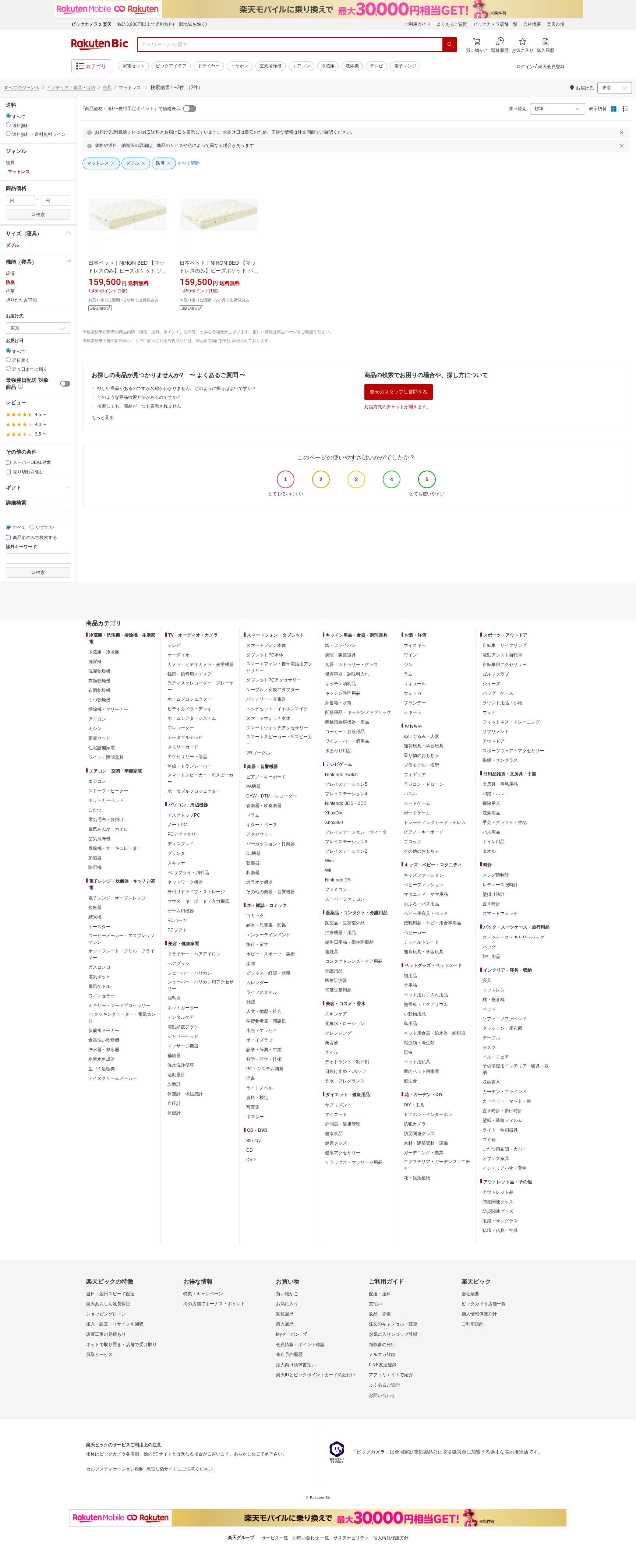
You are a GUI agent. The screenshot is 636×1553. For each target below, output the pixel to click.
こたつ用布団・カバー (505, 1149)
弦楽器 (252, 863)
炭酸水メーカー (103, 1030)
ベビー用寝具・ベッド (426, 913)
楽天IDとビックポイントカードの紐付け (316, 1374)
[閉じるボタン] (622, 132)
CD (249, 1150)
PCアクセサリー (183, 834)
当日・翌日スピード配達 (110, 1293)
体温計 (174, 1113)
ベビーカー (415, 932)
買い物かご (287, 1293)
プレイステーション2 (346, 851)
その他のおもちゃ (421, 851)
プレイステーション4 (346, 793)
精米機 (95, 917)
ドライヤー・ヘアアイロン (193, 954)
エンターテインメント (268, 934)
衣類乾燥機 (99, 680)
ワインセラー (101, 996)
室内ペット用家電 (421, 1071)
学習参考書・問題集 (266, 1021)
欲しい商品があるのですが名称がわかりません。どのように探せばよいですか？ (176, 388)
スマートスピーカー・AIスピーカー (200, 778)
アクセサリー (259, 834)
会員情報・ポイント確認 (300, 1344)
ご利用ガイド (417, 24)
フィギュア (415, 774)
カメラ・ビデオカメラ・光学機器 (200, 664)
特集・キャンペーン (203, 1293)
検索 (40, 214)
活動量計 (176, 1074)
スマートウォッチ (500, 913)
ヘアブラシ (178, 963)
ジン (408, 664)
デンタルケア (180, 1017)
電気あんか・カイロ (108, 829)
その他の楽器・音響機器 (270, 891)
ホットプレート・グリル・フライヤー (121, 954)
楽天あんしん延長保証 (108, 1303)
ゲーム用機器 (180, 910)
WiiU (330, 860)
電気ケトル (99, 986)
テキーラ (412, 712)
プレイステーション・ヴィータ (356, 832)
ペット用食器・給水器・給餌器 (435, 1033)
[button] (38, 233)
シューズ (491, 683)
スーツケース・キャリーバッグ (513, 937)
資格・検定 (257, 1097)
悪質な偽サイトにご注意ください (179, 1469)
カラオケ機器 (259, 882)
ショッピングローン (106, 1314)
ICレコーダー (180, 727)
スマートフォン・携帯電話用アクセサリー (279, 667)
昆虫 (408, 1052)
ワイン (410, 655)
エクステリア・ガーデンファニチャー (437, 1165)
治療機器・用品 (340, 932)
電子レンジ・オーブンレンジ (117, 898)
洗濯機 (352, 65)
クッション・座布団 (502, 1028)
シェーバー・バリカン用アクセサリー (200, 985)
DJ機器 (253, 853)
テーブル (491, 1037)
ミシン (95, 728)
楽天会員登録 (551, 66)
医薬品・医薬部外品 (345, 923)
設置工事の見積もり (106, 1334)
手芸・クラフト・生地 (505, 822)
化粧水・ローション (345, 1023)
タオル (489, 851)
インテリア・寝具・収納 (71, 87)
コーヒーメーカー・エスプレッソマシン (121, 939)
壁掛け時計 (494, 894)
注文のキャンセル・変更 (393, 1324)
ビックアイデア (171, 65)
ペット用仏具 (417, 1061)
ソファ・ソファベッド (505, 1018)
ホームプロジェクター (189, 699)
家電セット (134, 65)
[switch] (65, 384)
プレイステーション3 (346, 841)
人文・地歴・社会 (264, 1011)
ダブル (12, 245)
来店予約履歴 (289, 1354)
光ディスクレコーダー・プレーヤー (200, 686)
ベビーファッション (424, 884)
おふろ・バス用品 (421, 903)
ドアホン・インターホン (428, 1114)
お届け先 (15, 316)
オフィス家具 (496, 1158)
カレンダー (257, 982)
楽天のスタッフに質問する (398, 392)
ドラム (252, 815)
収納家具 (491, 1082)
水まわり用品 (338, 750)
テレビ (376, 65)
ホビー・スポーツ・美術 (270, 954)
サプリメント (338, 1104)
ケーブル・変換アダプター (272, 689)
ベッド (489, 1009)
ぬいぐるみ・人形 (421, 736)
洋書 (250, 1078)
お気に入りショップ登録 (393, 1334)
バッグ (489, 947)
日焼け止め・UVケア (346, 1071)
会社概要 (532, 24)
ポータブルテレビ (185, 737)
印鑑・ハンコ (496, 793)
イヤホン (239, 65)
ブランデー (415, 702)
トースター (99, 926)
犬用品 (410, 985)
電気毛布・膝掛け (106, 819)
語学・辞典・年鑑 (264, 1049)
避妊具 (331, 951)
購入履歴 (285, 1324)
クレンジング (338, 1033)
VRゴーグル (258, 753)
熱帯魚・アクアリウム (426, 1004)
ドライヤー (209, 65)
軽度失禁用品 (338, 990)
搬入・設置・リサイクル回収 (115, 1324)
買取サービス (99, 1354)
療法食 (410, 1081)
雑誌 (250, 1001)
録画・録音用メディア (189, 674)
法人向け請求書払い (296, 1364)
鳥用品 (410, 1023)
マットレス (494, 990)
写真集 (252, 1107)
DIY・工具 (414, 1104)
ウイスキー (415, 645)
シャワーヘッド (182, 1036)
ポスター (255, 1116)
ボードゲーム (417, 813)
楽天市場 (556, 24)
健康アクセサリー (342, 1152)
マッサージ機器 (182, 1046)
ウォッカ (412, 693)
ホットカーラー (182, 1007)
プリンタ (176, 853)
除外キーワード (21, 547)
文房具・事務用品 (500, 784)
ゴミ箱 (489, 1139)
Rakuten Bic (99, 44)
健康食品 (334, 1133)
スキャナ (176, 863)
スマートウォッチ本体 (268, 718)
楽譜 (250, 963)
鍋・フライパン (340, 645)
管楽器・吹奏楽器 (264, 805)
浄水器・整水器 (103, 1049)
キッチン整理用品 (342, 693)
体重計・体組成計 (185, 1093)
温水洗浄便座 (180, 1065)
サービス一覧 (275, 1537)
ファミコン (336, 889)
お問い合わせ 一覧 (311, 1537)
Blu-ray (253, 1140)
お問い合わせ (382, 1395)
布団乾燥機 (99, 690)
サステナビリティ (351, 1537)
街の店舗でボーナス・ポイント (214, 1303)
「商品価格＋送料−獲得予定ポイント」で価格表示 (130, 108)
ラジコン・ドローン (424, 784)
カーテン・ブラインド (505, 1091)
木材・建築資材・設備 (426, 1143)
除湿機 (95, 867)
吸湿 (10, 273)
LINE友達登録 (382, 1364)
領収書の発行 (382, 1344)
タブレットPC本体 (264, 655)
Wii (328, 870)
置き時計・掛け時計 (502, 1110)
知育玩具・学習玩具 (424, 746)
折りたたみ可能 (21, 300)
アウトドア (494, 741)
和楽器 (252, 872)
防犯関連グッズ (498, 1201)
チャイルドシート (421, 942)
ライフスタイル (261, 992)
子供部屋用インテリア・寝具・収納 (516, 1069)
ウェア (489, 712)
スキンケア (336, 1014)
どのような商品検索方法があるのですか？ (139, 397)
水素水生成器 (101, 1059)
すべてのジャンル (21, 87)
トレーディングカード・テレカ (435, 822)
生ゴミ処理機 (101, 1068)
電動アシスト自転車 (502, 655)
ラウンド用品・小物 (502, 702)
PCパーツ (177, 920)
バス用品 (491, 832)
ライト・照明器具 (106, 757)
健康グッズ (336, 1143)
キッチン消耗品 (340, 683)
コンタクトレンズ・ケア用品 (353, 961)
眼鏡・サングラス (500, 760)
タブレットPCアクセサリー (273, 680)
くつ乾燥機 (99, 699)
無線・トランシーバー (189, 766)
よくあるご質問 (452, 24)
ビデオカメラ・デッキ (189, 708)
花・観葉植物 (417, 1177)
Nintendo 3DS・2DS (346, 803)
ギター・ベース (261, 824)
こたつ (95, 810)
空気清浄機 (270, 65)
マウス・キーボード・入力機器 (198, 901)
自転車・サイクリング (505, 645)
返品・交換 (380, 1314)
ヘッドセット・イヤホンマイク (277, 708)
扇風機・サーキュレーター (114, 848)
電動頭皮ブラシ (182, 1026)
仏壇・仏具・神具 (500, 1230)
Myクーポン (288, 1334)
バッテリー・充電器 (266, 699)
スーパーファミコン (345, 899)
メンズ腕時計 (496, 875)
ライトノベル (259, 1088)
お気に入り (287, 1303)
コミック (255, 915)
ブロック (412, 841)
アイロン (97, 719)
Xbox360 (334, 822)
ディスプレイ (180, 843)
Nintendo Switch (341, 774)
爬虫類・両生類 (419, 1042)
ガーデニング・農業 (424, 1152)
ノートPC (177, 824)
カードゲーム (417, 803)
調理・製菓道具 (340, 655)
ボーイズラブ (259, 1040)
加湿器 (95, 857)
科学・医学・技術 (264, 1059)
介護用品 (334, 970)
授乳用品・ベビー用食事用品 (432, 923)
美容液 (331, 1042)
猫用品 (410, 975)
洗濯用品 (491, 813)
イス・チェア (496, 1057)
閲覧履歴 (285, 1314)
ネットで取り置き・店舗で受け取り (121, 1344)
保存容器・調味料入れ (347, 674)
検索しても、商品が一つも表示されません (139, 406)
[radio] (8, 115)
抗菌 (10, 291)
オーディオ (178, 655)
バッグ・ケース (498, 693)
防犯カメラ (415, 1124)
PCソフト (177, 930)
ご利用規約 (473, 1324)
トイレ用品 (494, 841)
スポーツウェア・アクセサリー (513, 750)
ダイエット (336, 1114)
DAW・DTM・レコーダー (271, 796)
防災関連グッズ (419, 1133)
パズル (410, 793)
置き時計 (491, 903)
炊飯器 (95, 907)
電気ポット (99, 976)
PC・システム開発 (264, 1068)
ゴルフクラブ (496, 674)
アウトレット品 (498, 1192)
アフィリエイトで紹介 (391, 1374)
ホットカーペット (106, 800)
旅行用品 (491, 956)
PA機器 (253, 786)
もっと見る (103, 417)
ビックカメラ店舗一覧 (495, 24)
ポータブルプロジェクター (193, 791)
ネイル (331, 1052)
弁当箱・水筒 (338, 702)
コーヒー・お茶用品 (345, 731)
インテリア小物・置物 (505, 1168)
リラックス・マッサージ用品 (353, 1162)
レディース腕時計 (500, 884)
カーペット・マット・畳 (507, 1101)
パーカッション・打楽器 (270, 843)
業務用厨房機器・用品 (347, 722)
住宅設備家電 (101, 747)
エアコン (301, 65)
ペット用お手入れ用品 (426, 994)
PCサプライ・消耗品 (188, 872)
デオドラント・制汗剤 (347, 1061)
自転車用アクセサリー (505, 664)
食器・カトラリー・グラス (351, 664)
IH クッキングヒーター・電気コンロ (122, 1018)
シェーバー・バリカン (189, 973)
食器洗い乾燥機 (103, 1040)
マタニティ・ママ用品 (426, 894)
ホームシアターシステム (191, 718)
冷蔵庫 (328, 65)
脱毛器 (174, 998)
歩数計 (174, 1084)
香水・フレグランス (345, 1081)
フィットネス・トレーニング (511, 722)
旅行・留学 (257, 944)
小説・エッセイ (261, 1030)
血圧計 (174, 1103)
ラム (408, 674)
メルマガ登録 (382, 1354)
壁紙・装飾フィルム (502, 1120)
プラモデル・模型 (421, 765)
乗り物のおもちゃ (421, 755)
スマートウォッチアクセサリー (277, 727)
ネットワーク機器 (185, 882)
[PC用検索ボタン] (449, 44)
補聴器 (174, 1055)
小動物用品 (415, 1014)
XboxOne (334, 813)
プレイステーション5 (346, 784)
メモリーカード (182, 747)
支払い (375, 1303)
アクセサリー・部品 (187, 756)
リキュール (415, 683)
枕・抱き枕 (494, 999)
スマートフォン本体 (266, 645)
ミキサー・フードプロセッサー (119, 1005)
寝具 (107, 87)
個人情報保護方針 (479, 1314)
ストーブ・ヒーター (108, 790)
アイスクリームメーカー (112, 1078)
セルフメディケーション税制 (115, 1469)
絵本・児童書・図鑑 (266, 925)
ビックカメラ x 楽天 (91, 24)
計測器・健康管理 (342, 1124)
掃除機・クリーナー (108, 709)
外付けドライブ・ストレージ (196, 891)
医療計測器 (336, 980)
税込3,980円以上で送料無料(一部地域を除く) (162, 24)
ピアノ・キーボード (266, 776)
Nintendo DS (338, 880)
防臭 (10, 282)
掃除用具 (491, 803)
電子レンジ (405, 65)
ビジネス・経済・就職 (268, 973)
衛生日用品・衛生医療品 (349, 942)
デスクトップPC (183, 815)
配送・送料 (380, 1293)
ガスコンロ (99, 967)
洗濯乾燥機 (99, 671)
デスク (489, 1047)
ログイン (525, 66)
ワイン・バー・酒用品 (347, 741)
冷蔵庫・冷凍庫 (103, 652)
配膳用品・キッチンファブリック (358, 712)
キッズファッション (424, 875)
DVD (251, 1159)
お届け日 (15, 340)
